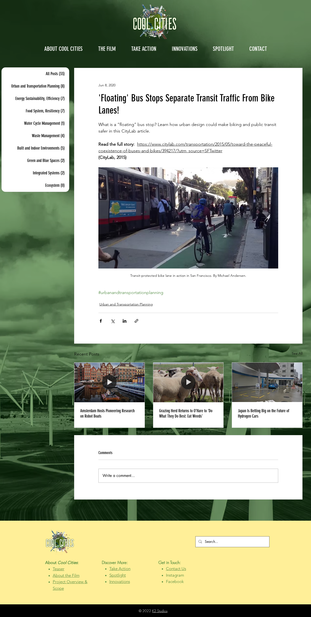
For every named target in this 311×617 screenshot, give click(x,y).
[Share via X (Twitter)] (112, 321)
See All (297, 353)
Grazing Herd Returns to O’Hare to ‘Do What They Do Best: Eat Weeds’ (185, 413)
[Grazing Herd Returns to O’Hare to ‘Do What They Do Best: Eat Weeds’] (188, 382)
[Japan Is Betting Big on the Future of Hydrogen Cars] (267, 382)
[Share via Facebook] (100, 321)
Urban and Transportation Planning (126, 304)
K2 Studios (159, 610)
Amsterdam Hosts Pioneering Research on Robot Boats (107, 413)
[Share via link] (136, 321)
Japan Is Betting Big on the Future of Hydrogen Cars (263, 413)
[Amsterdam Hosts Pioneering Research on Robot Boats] (109, 382)
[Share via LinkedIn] (124, 321)
